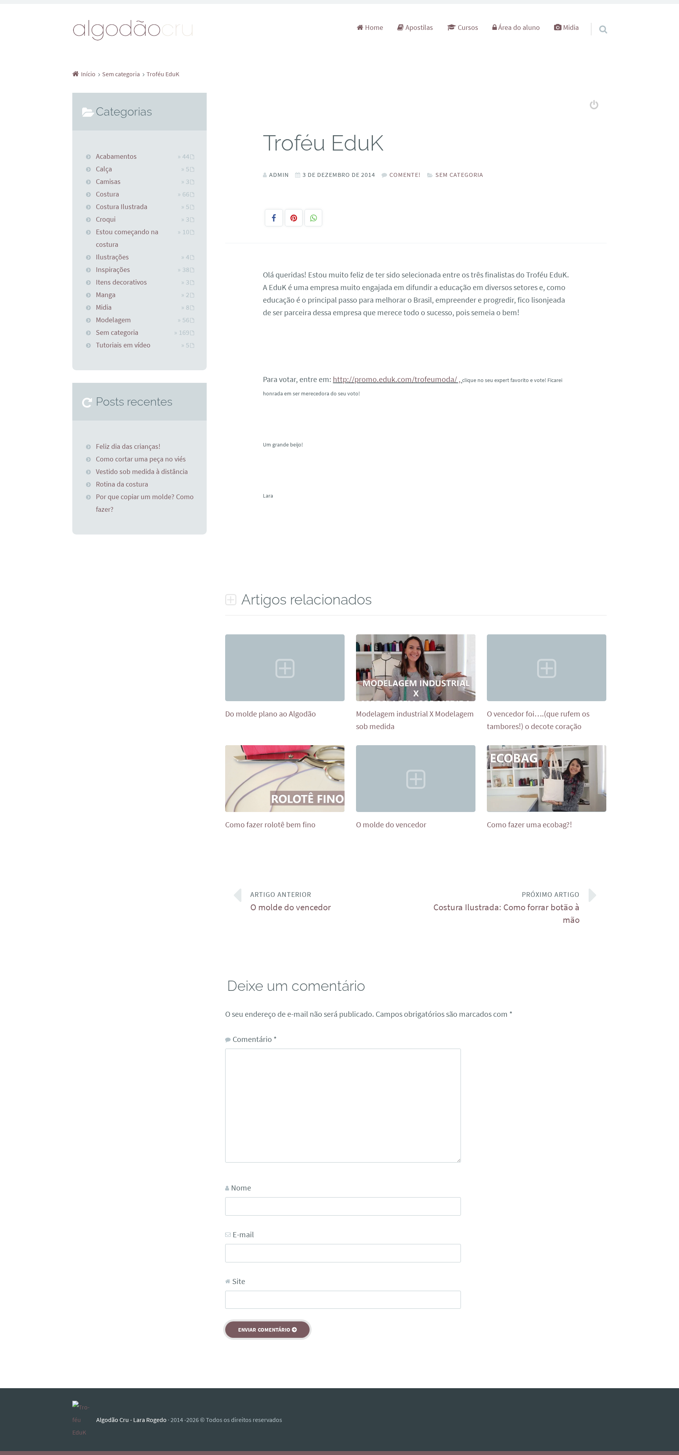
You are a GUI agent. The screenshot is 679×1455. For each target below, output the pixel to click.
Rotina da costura (122, 484)
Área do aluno (518, 27)
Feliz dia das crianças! (128, 446)
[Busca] (596, 19)
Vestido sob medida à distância (142, 471)
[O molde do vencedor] (415, 809)
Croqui (106, 219)
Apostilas (418, 27)
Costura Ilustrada (121, 206)
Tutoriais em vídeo (123, 345)
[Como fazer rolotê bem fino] (285, 809)
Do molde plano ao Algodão (270, 713)
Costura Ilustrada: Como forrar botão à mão (506, 907)
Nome (241, 1187)
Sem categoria (459, 174)
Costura (107, 194)
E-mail (243, 1234)
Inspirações (113, 269)
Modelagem (113, 320)
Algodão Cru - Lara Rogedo (131, 1420)
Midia (570, 27)
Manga (106, 294)
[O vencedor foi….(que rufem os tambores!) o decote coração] (546, 698)
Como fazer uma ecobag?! (529, 824)
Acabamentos (116, 156)
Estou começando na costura (127, 238)
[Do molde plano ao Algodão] (285, 698)
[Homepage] (133, 29)
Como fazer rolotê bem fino (270, 824)
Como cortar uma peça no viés (141, 459)
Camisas (108, 181)
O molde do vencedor (391, 824)
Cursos (467, 27)
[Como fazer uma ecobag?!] (546, 809)
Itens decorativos (121, 282)
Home (373, 27)
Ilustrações (112, 257)
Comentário (255, 1039)
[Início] (84, 1419)
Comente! (405, 174)
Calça (104, 169)
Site (238, 1281)
